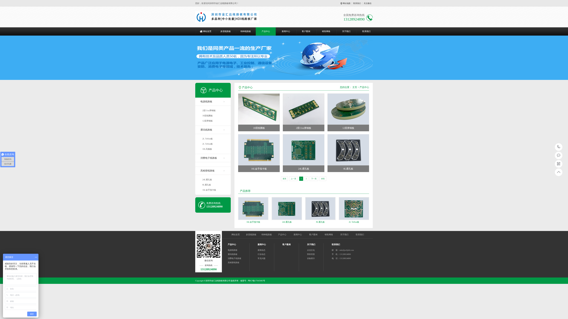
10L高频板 (207, 149)
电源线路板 (206, 101)
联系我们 (357, 3)
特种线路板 (246, 31)
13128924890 (559, 147)
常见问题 (261, 258)
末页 (323, 179)
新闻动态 (261, 250)
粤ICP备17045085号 (256, 281)
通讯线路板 (206, 129)
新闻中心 (286, 31)
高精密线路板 (207, 170)
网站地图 (346, 3)
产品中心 (266, 31)
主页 (354, 87)
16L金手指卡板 (209, 190)
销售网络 (326, 31)
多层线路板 (225, 31)
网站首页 (207, 31)
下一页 (314, 179)
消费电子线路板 (208, 158)
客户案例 (306, 31)
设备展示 (311, 258)
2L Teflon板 (207, 139)
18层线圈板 (207, 116)
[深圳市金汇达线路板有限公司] (227, 17)
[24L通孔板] (287, 208)
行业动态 (261, 254)
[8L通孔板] (320, 208)
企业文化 (311, 250)
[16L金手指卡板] (253, 208)
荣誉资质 (311, 254)
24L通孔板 (207, 180)
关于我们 (346, 31)
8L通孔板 (206, 185)
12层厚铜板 (207, 121)
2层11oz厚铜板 (209, 110)
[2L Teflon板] (354, 208)
